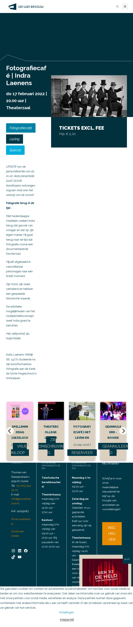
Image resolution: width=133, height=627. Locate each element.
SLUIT (127, 559)
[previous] (10, 431)
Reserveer (82, 452)
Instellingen (66, 612)
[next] (123, 431)
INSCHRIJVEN (112, 534)
